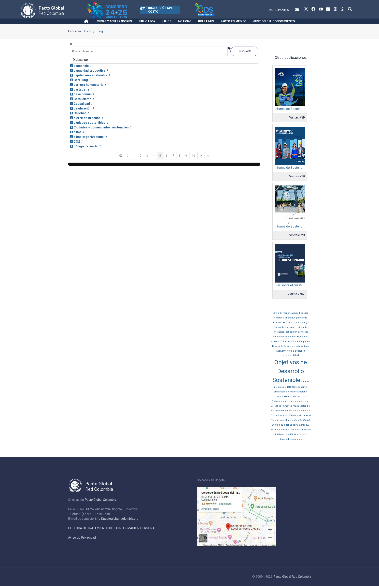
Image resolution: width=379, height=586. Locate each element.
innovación (279, 332)
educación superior (298, 401)
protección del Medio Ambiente (291, 391)
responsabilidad (291, 313)
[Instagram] (335, 9)
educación (291, 331)
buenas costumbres (294, 425)
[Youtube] (321, 9)
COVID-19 (277, 313)
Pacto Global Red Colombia (292, 577)
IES (307, 425)
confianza (303, 332)
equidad (301, 434)
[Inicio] (87, 21)
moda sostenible (302, 406)
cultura (299, 322)
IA (302, 346)
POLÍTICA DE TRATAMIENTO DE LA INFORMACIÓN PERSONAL (112, 528)
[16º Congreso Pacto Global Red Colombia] (113, 10)
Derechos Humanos (281, 406)
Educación (276, 415)
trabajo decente (301, 410)
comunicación (303, 429)
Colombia (285, 341)
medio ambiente (296, 350)
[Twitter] (306, 9)
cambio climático (279, 429)
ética (285, 415)
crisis (293, 396)
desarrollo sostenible (291, 439)
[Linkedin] (328, 9)
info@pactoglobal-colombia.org (116, 518)
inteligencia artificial (285, 434)
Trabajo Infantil (280, 401)
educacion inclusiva (282, 410)
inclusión (292, 420)
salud (292, 327)
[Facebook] (313, 9)
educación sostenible (284, 336)
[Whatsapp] (343, 9)
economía (301, 387)
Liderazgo (290, 387)
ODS (292, 429)
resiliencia (301, 327)
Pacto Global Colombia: (101, 500)
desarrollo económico (283, 322)
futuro (285, 327)
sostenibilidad (290, 355)
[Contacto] (297, 10)
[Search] (350, 9)
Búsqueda (244, 51)
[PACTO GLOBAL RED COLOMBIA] (53, 10)
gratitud (292, 317)
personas (302, 396)
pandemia (301, 317)
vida (298, 346)
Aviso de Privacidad (82, 537)
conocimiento (282, 396)
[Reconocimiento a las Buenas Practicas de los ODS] (214, 10)
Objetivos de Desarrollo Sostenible (289, 371)
